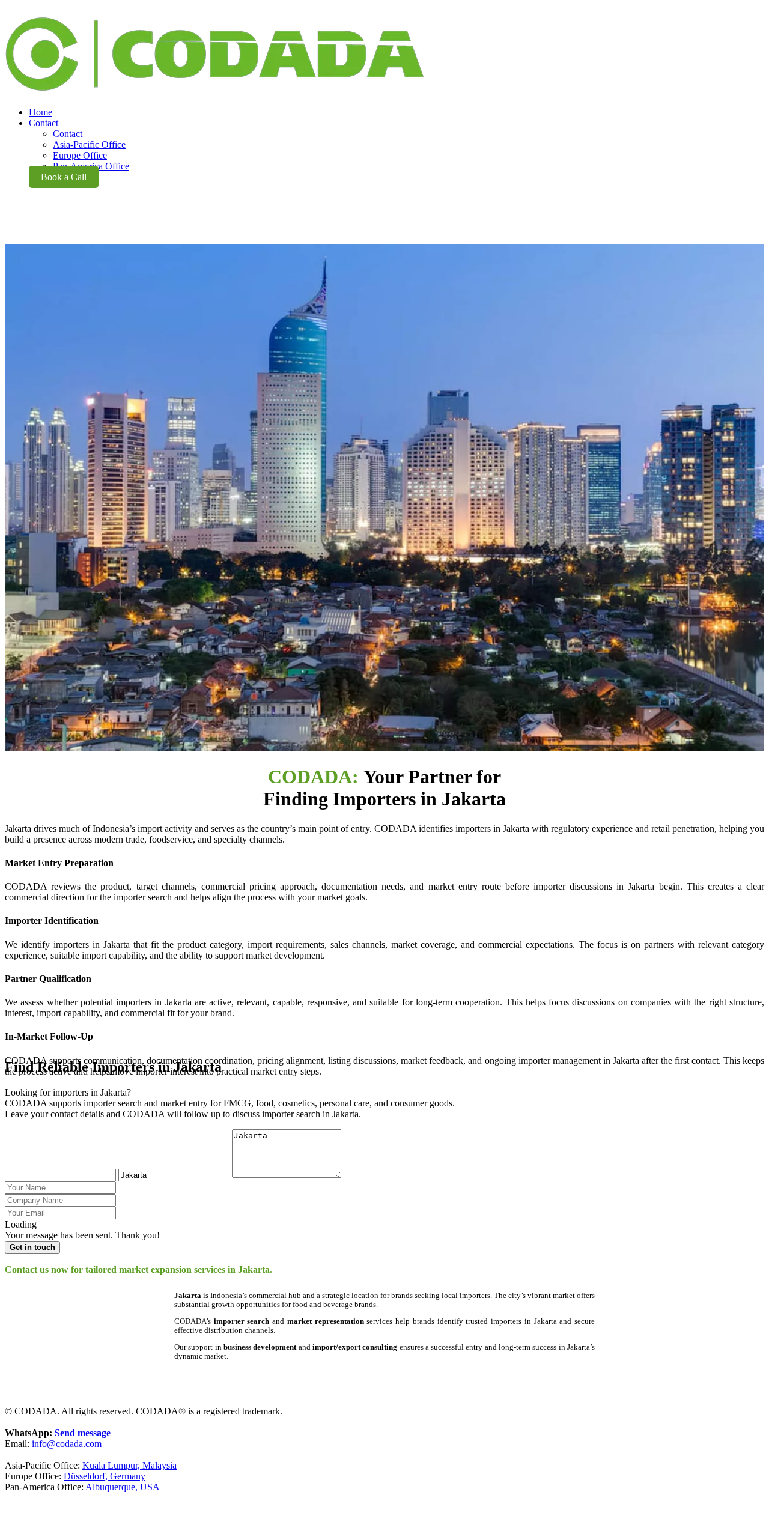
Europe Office (80, 155)
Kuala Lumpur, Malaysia (129, 1465)
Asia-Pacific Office (89, 144)
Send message (83, 1433)
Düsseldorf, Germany (104, 1476)
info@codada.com (67, 1444)
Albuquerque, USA (122, 1487)
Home (40, 112)
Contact (67, 134)
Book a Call (64, 177)
